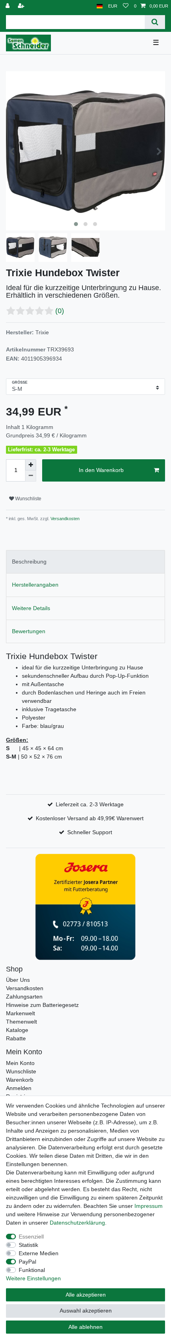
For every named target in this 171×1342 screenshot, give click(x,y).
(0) (59, 311)
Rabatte (16, 1038)
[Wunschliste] (125, 6)
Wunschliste (27, 498)
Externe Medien (38, 1253)
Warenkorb (19, 1080)
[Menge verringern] (30, 476)
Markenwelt (20, 1013)
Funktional (32, 1270)
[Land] (99, 6)
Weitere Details (31, 608)
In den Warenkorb (101, 470)
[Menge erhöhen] (30, 464)
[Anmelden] (8, 6)
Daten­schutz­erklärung (77, 1222)
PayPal (27, 1261)
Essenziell (31, 1236)
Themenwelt (21, 1021)
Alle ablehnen (85, 1327)
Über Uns (18, 980)
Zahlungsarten (24, 996)
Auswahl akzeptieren (86, 1310)
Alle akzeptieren (86, 1294)
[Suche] (155, 22)
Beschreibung (29, 561)
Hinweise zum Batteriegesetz (42, 1005)
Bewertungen (28, 631)
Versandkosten (64, 518)
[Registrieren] (22, 6)
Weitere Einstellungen (33, 1278)
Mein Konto (20, 1063)
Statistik (28, 1245)
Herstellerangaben (35, 584)
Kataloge (17, 1030)
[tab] (85, 561)
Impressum (148, 1206)
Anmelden (18, 1088)
